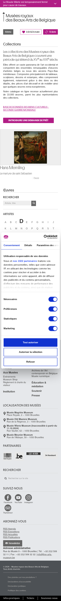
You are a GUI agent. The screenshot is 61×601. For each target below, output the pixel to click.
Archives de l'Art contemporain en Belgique (45, 372)
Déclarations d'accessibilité (19, 581)
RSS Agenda (9, 528)
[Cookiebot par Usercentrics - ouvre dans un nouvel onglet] (43, 237)
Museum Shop (10, 379)
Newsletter (14, 543)
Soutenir (37, 391)
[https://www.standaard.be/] (50, 455)
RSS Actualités (10, 534)
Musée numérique (41, 376)
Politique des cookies (17, 590)
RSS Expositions (11, 531)
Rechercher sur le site (5, 478)
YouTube (18, 502)
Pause (36, 178)
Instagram (28, 502)
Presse (36, 395)
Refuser (30, 361)
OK (33, 203)
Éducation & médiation (39, 384)
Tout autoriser (30, 342)
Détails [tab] (28, 245)
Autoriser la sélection (30, 352)
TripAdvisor (8, 512)
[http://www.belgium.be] (19, 456)
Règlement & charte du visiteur (14, 383)
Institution (9, 391)
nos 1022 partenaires (25, 261)
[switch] (52, 309)
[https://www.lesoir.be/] (33, 453)
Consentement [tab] (12, 245)
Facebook (8, 502)
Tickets (52, 32)
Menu (8, 32)
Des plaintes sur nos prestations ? (22, 577)
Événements (9, 376)
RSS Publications (11, 537)
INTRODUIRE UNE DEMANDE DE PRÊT (28, 120)
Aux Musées (10, 372)
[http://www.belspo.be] (7, 456)
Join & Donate (33, 32)
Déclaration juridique (17, 585)
